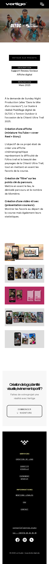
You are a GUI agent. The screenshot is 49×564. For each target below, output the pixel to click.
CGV (24, 502)
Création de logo (24, 459)
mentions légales (24, 495)
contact (24, 509)
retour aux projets (24, 58)
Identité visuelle (24, 467)
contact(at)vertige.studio (24, 528)
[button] (42, 3)
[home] (16, 4)
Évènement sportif (24, 477)
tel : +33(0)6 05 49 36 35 (24, 533)
